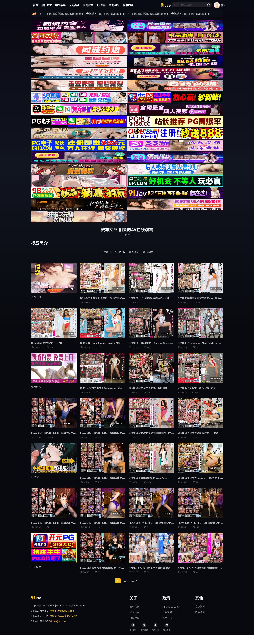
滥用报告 (167, 617)
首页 (35, 5)
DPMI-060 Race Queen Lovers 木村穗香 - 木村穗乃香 (110, 343)
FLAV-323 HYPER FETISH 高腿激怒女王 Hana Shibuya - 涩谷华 (115, 433)
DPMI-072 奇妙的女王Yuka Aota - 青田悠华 (104, 388)
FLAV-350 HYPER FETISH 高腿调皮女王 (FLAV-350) (158, 523)
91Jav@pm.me (57, 621)
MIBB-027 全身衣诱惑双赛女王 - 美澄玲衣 (200, 433)
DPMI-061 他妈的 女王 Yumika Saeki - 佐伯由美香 (156, 343)
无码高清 (74, 5)
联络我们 (200, 612)
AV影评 (101, 5)
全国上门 (36, 297)
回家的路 (128, 5)
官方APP (114, 5)
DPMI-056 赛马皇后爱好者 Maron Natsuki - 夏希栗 (206, 298)
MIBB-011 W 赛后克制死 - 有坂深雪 (148, 388)
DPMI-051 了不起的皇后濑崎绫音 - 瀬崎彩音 (153, 298)
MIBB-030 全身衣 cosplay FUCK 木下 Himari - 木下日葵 (209, 478)
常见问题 (200, 606)
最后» (134, 580)
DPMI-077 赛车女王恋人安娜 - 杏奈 (197, 388)
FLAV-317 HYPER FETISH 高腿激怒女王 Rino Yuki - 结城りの (65, 433)
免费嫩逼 (36, 387)
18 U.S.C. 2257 (170, 606)
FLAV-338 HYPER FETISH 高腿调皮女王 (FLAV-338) (109, 478)
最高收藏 (148, 251)
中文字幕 (60, 5)
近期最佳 (106, 251)
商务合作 (134, 606)
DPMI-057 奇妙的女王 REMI (46, 343)
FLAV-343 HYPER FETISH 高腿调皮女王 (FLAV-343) (60, 523)
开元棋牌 (36, 567)
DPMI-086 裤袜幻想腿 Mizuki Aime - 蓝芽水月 (154, 478)
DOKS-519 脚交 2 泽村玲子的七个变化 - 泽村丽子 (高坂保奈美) (114, 298)
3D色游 (35, 476)
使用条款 (167, 612)
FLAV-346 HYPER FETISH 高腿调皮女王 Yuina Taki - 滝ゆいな (114, 523)
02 (125, 580)
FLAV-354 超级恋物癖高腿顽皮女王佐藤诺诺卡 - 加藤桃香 (111, 568)
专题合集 (88, 5)
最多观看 (134, 251)
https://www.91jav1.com (63, 615)
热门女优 (46, 5)
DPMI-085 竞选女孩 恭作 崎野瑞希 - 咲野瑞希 (153, 433)
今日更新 (120, 251)
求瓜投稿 (134, 617)
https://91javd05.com (62, 610)
